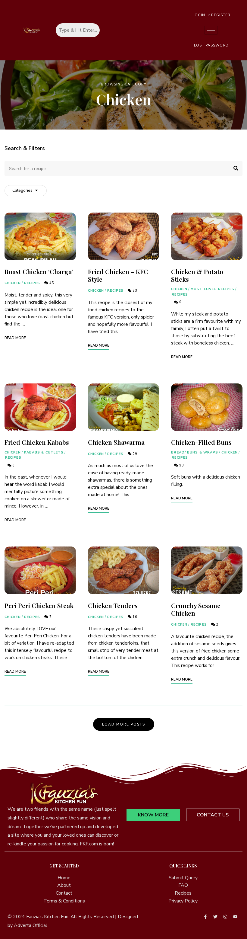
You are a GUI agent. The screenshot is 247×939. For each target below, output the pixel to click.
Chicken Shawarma (116, 442)
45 (51, 283)
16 (134, 617)
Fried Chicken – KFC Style (118, 275)
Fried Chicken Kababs (37, 442)
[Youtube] (235, 916)
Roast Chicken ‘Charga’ (39, 271)
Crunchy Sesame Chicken (195, 609)
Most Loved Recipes (212, 289)
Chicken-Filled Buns (201, 442)
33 (134, 290)
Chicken (13, 283)
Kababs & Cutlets (44, 452)
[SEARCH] (233, 168)
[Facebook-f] (205, 916)
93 (181, 465)
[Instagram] (225, 916)
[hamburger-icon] (211, 30)
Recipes (32, 283)
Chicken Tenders (113, 605)
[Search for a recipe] (123, 168)
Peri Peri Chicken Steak (39, 605)
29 (134, 454)
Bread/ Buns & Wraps (194, 452)
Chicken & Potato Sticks (197, 275)
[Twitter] (215, 916)
